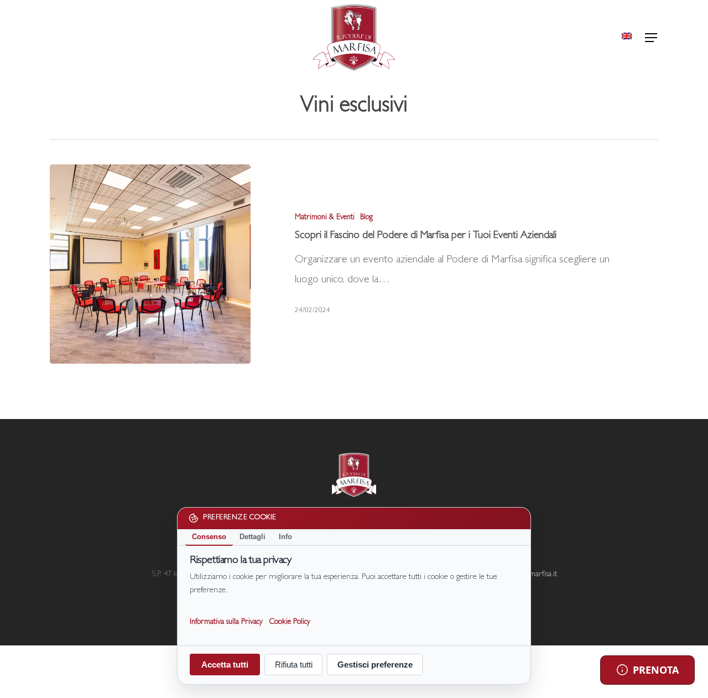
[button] (651, 38)
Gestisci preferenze (375, 664)
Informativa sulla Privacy (226, 621)
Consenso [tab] (209, 536)
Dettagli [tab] (253, 536)
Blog (366, 217)
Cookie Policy (289, 621)
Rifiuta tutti (294, 664)
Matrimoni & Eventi (325, 217)
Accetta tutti (224, 664)
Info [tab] (285, 536)
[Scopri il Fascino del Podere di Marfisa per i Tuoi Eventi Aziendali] (150, 264)
